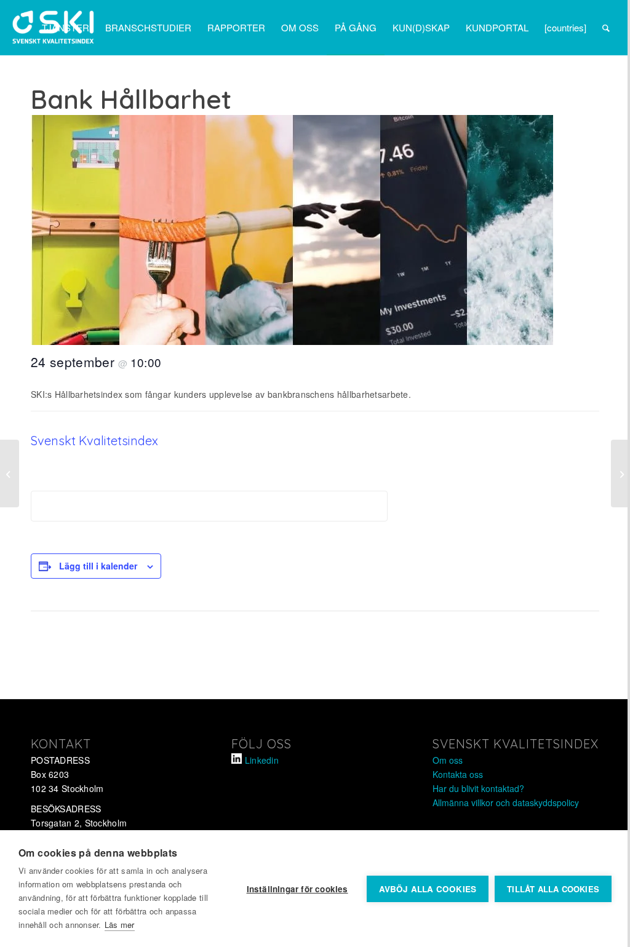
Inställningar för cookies (297, 889)
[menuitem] (65, 28)
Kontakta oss (458, 774)
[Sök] (606, 28)
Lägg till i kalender (98, 566)
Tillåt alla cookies (553, 889)
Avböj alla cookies (428, 889)
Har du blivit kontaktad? (478, 788)
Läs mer (120, 924)
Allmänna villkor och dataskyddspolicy (506, 802)
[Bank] (9, 473)
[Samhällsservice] (620, 473)
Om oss (448, 760)
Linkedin (262, 760)
